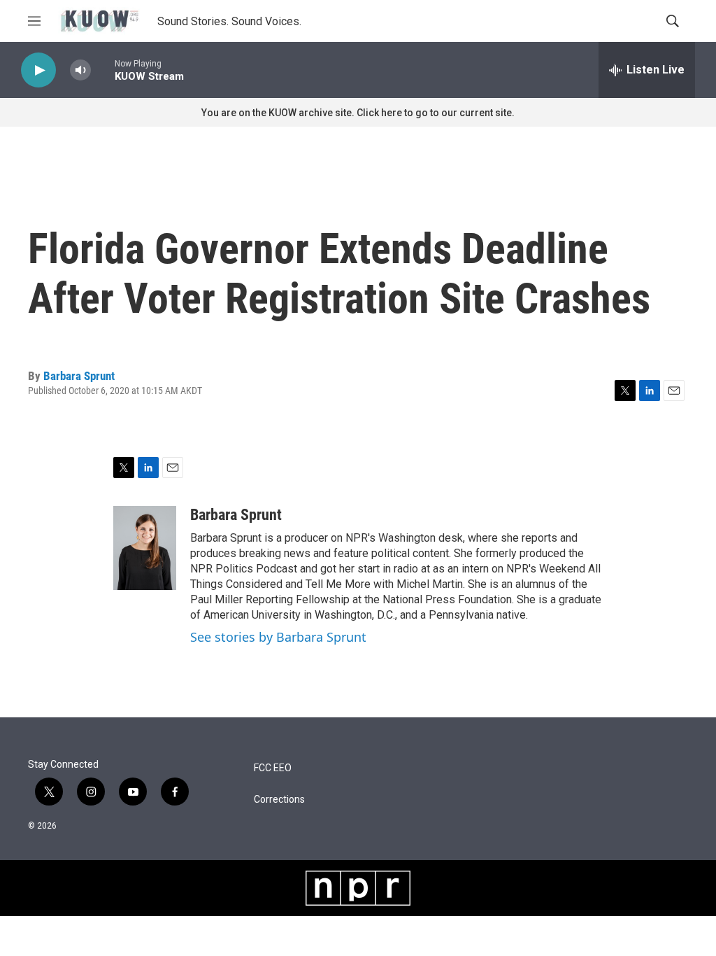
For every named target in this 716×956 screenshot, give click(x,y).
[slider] (103, 69)
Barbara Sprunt (79, 376)
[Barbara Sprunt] (144, 548)
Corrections (279, 799)
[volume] (80, 70)
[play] (38, 70)
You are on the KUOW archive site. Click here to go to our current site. (358, 112)
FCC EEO (273, 768)
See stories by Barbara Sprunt (278, 636)
